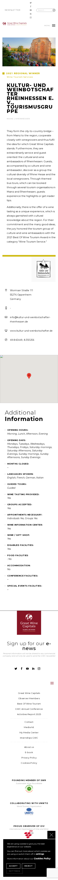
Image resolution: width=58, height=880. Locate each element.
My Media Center (29, 733)
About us (29, 747)
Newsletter (12, 10)
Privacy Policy (29, 758)
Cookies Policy (29, 763)
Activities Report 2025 (29, 714)
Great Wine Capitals (29, 693)
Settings (14, 871)
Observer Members (29, 698)
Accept (13, 866)
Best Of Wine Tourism (29, 704)
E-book (29, 752)
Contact (29, 722)
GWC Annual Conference (29, 709)
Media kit (29, 727)
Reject (28, 866)
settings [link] (40, 854)
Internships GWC (29, 738)
